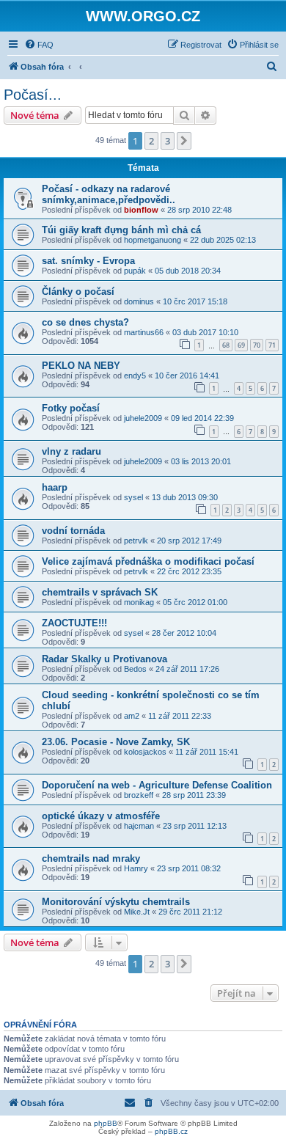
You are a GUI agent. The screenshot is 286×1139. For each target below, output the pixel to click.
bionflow (141, 209)
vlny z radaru (71, 451)
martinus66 (144, 332)
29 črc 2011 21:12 (190, 911)
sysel (133, 497)
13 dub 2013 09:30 (185, 497)
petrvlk (136, 540)
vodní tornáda (73, 530)
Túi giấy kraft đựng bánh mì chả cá (121, 229)
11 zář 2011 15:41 (206, 751)
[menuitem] (39, 45)
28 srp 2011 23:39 (194, 795)
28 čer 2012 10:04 (184, 633)
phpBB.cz (171, 1131)
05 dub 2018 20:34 (188, 270)
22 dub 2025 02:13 (223, 239)
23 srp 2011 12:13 (195, 825)
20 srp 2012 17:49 (189, 540)
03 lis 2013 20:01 (201, 461)
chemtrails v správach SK (100, 592)
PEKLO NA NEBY (81, 365)
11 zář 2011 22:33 (179, 715)
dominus (139, 301)
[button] (184, 141)
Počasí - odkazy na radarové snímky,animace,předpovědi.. (108, 194)
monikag (139, 602)
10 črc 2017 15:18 (195, 301)
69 (241, 345)
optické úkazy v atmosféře (101, 815)
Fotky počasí (71, 408)
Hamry (136, 868)
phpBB (105, 1123)
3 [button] (167, 140)
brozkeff (138, 795)
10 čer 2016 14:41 (187, 375)
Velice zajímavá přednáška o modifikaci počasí (148, 561)
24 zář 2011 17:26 (187, 668)
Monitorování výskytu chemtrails (116, 901)
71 (272, 345)
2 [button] (151, 140)
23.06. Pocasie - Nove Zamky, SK (116, 741)
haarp (54, 487)
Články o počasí (78, 291)
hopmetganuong (152, 239)
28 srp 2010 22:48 (199, 209)
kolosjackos (145, 751)
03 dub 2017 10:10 (205, 332)
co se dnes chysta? (85, 322)
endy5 (135, 375)
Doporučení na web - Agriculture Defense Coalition (157, 785)
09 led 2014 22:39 (202, 418)
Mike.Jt (137, 911)
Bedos (135, 668)
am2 (131, 715)
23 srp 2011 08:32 (189, 868)
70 (256, 345)
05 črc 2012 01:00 (195, 602)
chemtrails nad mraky (91, 858)
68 (226, 345)
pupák (135, 270)
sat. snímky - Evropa (88, 260)
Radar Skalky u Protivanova (104, 658)
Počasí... (33, 95)
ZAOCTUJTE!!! (74, 623)
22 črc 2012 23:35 (189, 571)
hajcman (139, 825)
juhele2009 (143, 418)
